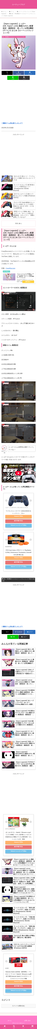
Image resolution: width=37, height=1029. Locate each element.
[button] (24, 78)
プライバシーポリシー (18, 1023)
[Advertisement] (18, 101)
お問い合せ (27, 1020)
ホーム (9, 1020)
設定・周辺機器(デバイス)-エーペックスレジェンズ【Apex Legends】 (18, 579)
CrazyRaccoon (10, 268)
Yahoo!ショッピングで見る (18, 525)
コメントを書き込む (18, 1006)
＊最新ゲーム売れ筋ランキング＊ (12, 123)
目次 (16, 223)
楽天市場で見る (18, 520)
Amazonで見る (18, 516)
